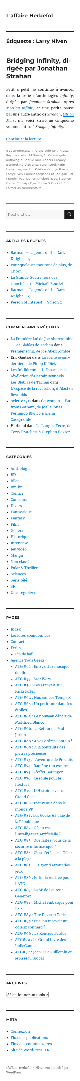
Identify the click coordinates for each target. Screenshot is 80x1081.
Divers (16, 505)
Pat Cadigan (58, 174)
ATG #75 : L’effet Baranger (39, 772)
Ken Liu (28, 169)
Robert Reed (48, 178)
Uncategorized (23, 592)
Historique (20, 537)
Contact (17, 641)
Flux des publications (29, 1037)
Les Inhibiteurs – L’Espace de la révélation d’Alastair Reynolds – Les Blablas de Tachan (39, 376)
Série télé (19, 580)
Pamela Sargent (36, 174)
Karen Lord (48, 164)
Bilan (15, 481)
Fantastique (21, 512)
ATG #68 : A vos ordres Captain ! (43, 741)
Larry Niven (14, 174)
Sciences (18, 574)
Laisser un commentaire (24, 188)
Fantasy (18, 518)
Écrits (16, 648)
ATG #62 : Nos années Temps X (43, 697)
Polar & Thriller (24, 568)
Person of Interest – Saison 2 (36, 302)
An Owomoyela (55, 155)
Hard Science (29, 164)
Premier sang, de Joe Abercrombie (40, 351)
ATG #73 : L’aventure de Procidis (44, 759)
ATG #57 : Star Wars (33, 679)
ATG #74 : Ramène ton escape (41, 766)
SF (54, 150)
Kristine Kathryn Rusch (51, 169)
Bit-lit (16, 487)
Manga (17, 555)
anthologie (14, 160)
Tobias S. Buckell (50, 183)
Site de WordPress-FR (30, 1050)
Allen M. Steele (31, 155)
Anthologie (43, 150)
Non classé (20, 561)
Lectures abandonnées (30, 635)
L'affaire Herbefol (29, 15)
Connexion (20, 1031)
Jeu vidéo (19, 549)
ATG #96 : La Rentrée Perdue (40, 933)
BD (13, 474)
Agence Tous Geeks (28, 660)
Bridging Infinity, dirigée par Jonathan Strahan (38, 68)
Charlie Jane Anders (38, 160)
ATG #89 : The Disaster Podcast (43, 915)
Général (17, 530)
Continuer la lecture (23, 139)
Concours (19, 499)
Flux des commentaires (31, 1044)
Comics (17, 493)
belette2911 (21, 401)
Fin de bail (24, 654)
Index (16, 629)
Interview (19, 543)
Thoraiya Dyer (27, 183)
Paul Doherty (28, 178)
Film (15, 524)
